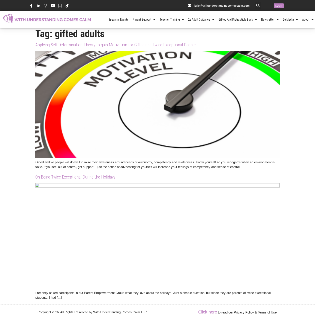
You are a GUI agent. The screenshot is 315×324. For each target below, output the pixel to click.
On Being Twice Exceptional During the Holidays (75, 177)
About (305, 19)
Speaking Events (118, 19)
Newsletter (267, 19)
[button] (258, 5)
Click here (207, 312)
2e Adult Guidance (199, 19)
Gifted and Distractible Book (236, 19)
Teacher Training (170, 19)
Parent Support (142, 19)
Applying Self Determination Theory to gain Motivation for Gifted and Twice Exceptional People (115, 44)
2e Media (288, 19)
